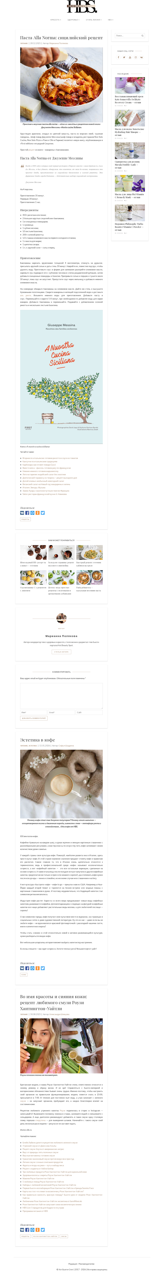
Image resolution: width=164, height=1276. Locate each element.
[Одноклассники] (37, 513)
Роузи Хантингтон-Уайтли (45, 1236)
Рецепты (25, 519)
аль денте (25, 295)
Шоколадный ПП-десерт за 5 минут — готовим (33, 564)
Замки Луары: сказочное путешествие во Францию (46, 490)
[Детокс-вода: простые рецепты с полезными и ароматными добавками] (61, 577)
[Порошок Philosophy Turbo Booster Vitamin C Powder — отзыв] (130, 213)
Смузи (64, 1236)
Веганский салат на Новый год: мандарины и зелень (46, 484)
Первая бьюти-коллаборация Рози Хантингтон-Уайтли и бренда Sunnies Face (58, 1188)
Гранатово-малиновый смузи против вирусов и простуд (48, 1159)
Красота (55, 20)
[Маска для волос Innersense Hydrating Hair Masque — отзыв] (130, 118)
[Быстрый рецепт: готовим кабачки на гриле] (89, 552)
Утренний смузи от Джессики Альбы (39, 1146)
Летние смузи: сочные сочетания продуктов (43, 1162)
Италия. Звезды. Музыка (34, 487)
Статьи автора (61, 652)
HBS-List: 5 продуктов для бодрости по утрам (43, 1207)
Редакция (72, 1264)
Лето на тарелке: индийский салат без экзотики (44, 474)
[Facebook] (27, 513)
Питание (24, 43)
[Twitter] (43, 513)
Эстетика (33, 746)
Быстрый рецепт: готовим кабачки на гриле (88, 564)
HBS (110, 20)
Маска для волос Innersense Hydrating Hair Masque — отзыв (129, 132)
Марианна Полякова (58, 43)
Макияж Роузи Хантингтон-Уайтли (38, 1178)
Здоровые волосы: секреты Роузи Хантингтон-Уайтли (47, 1175)
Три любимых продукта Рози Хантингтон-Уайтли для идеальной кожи (55, 1172)
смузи (23, 1101)
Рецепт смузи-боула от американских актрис (43, 1149)
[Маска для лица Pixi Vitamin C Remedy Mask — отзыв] (130, 183)
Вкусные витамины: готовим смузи (39, 1155)
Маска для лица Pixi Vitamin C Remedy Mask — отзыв (129, 196)
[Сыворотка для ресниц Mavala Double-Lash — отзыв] (130, 150)
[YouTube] (130, 57)
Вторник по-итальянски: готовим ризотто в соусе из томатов (50, 458)
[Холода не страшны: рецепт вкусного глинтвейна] (61, 552)
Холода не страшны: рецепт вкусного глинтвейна (61, 564)
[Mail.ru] (32, 513)
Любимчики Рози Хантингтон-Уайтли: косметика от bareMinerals (52, 1201)
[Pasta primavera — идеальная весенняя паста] (89, 577)
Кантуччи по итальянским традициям (40, 461)
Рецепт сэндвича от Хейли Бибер (38, 1168)
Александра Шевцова (59, 1014)
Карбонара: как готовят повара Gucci (39, 464)
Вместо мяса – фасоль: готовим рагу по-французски (47, 468)
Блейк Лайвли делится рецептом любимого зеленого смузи (50, 1142)
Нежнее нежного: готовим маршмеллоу (40, 471)
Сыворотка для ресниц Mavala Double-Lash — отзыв (127, 164)
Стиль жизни (93, 20)
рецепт (31, 149)
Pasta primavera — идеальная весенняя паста (88, 589)
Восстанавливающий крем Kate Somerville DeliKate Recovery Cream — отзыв (129, 99)
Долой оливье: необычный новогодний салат (43, 481)
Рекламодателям (86, 1264)
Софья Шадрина (66, 745)
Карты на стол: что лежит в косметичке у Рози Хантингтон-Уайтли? (53, 1191)
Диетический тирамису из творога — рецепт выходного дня (50, 478)
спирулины (40, 1120)
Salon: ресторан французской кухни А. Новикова (45, 494)
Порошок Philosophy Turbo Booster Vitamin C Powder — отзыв (129, 226)
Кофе (23, 974)
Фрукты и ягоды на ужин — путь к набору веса (43, 1165)
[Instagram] (135, 57)
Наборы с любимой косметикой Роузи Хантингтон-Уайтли (49, 1185)
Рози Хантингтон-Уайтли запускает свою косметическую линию (52, 1204)
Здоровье (72, 20)
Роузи (62, 1110)
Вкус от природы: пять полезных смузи (40, 1152)
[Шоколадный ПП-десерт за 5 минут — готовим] (33, 552)
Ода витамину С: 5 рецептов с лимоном (33, 589)
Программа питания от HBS (35, 1211)
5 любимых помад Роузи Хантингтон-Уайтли (43, 1181)
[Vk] (141, 57)
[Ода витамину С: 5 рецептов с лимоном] (33, 577)
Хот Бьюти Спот (66, 1269)
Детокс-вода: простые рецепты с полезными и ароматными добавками (59, 590)
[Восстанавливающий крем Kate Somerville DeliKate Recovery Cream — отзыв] (130, 85)
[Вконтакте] (22, 513)
